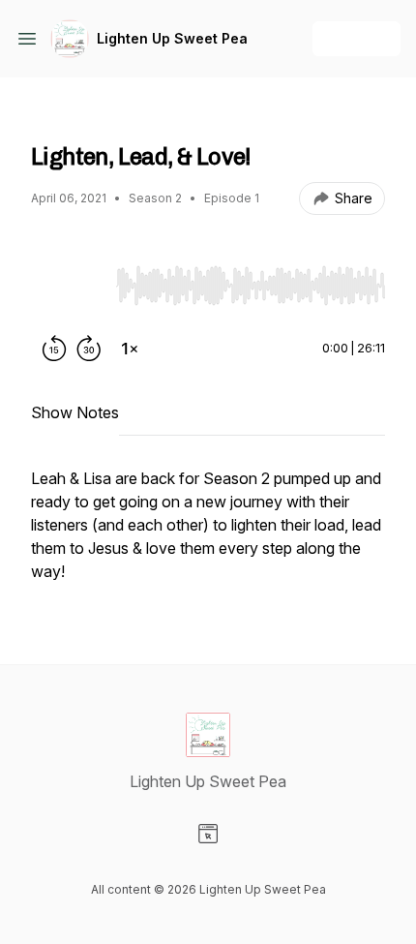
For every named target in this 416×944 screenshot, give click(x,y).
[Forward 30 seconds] (89, 348)
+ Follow (356, 38)
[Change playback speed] (129, 348)
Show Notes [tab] (75, 412)
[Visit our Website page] (208, 833)
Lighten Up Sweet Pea (172, 38)
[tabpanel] (208, 534)
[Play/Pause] (69, 284)
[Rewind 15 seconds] (54, 348)
